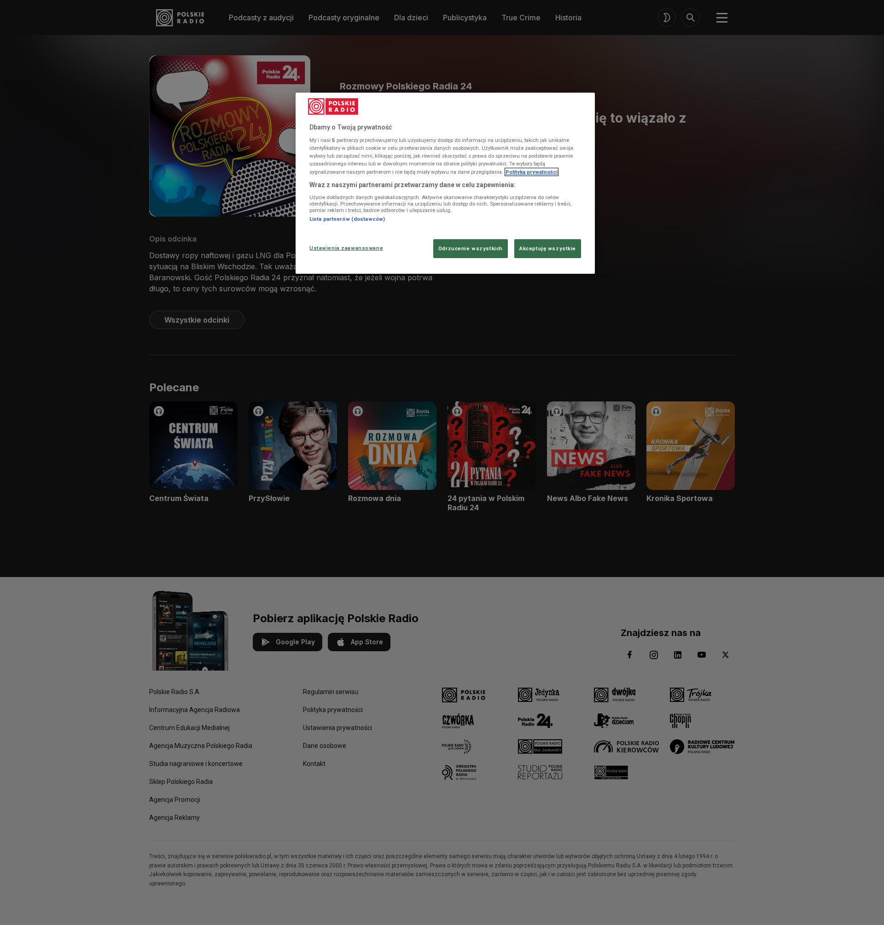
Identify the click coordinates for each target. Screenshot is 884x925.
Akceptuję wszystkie (547, 248)
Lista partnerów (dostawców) (347, 219)
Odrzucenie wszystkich (470, 248)
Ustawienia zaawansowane (346, 248)
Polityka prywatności (532, 172)
